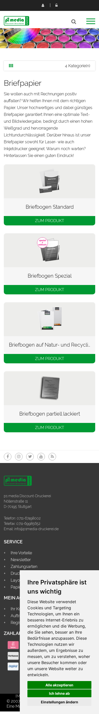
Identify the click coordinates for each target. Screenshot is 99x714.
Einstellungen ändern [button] (59, 702)
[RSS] (52, 456)
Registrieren (42, 5)
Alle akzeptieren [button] (59, 685)
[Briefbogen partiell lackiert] (49, 387)
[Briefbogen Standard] (49, 181)
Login (56, 5)
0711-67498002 (29, 518)
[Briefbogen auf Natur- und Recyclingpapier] (49, 318)
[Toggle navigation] (90, 23)
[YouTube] (41, 456)
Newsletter (21, 559)
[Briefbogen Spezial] (49, 250)
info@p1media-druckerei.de (36, 529)
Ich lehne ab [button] (59, 693)
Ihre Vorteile (21, 552)
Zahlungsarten (24, 566)
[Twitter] (30, 456)
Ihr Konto (19, 608)
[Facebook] (7, 456)
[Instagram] (19, 456)
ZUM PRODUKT (49, 220)
